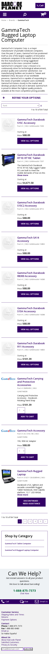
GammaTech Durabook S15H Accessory (31, 311)
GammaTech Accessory (31, 433)
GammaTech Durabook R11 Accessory (31, 346)
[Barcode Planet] (11, 5)
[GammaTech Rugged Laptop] (8, 470)
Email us (5, 631)
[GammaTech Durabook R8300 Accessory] (8, 272)
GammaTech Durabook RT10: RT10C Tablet (31, 158)
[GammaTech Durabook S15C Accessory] (8, 119)
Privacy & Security (9, 644)
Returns (4, 617)
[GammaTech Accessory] (8, 430)
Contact (5, 623)
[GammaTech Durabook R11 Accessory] (8, 343)
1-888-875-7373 (24, 590)
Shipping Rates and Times (12, 614)
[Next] (46, 521)
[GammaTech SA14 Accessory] (8, 237)
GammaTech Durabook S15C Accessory (31, 122)
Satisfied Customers (10, 642)
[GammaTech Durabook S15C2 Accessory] (8, 202)
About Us (5, 637)
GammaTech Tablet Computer (18, 543)
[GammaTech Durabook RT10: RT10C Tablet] (8, 154)
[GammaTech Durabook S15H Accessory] (8, 307)
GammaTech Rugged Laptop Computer (22, 550)
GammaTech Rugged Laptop (31, 475)
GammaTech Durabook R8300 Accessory (31, 276)
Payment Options (9, 619)
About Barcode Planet (11, 639)
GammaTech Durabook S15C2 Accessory (31, 205)
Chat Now (24, 593)
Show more (22, 175)
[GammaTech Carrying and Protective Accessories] (8, 378)
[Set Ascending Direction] (41, 105)
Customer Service (10, 612)
